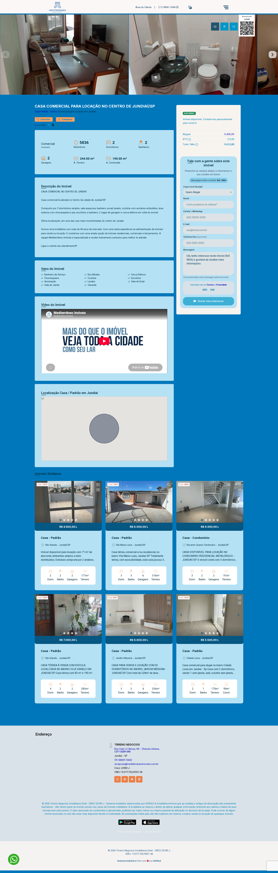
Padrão (44, 111)
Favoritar (45, 119)
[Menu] (226, 7)
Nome (186, 198)
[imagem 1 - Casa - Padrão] (68, 502)
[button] (190, 7)
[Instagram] (117, 779)
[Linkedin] (139, 779)
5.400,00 (229, 134)
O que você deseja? (193, 186)
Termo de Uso (153, 831)
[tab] (215, 27)
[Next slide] (272, 55)
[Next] (96, 501)
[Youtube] (132, 779)
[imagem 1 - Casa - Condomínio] (209, 502)
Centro (53, 111)
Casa (37, 111)
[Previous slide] (5, 55)
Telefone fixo (195, 237)
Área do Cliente (143, 7)
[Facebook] (125, 779)
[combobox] (208, 192)
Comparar (66, 119)
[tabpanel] (139, 54)
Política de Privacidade (129, 831)
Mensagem (188, 250)
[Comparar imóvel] (98, 490)
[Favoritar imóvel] (98, 485)
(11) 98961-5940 (167, 7)
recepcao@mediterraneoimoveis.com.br (136, 764)
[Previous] (39, 501)
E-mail (186, 224)
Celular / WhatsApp (193, 211)
